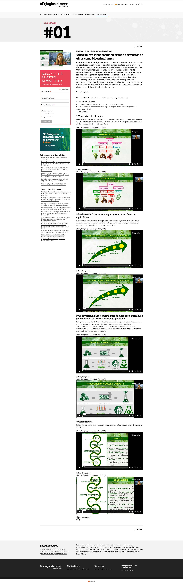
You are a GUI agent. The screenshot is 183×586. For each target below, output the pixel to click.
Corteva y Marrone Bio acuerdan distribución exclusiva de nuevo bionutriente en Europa (55, 204)
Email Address (46, 91)
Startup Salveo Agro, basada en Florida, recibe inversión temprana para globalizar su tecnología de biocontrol (55, 219)
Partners (102, 14)
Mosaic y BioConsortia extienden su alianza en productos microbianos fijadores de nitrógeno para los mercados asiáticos (55, 199)
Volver (139, 46)
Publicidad (91, 14)
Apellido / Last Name (48, 105)
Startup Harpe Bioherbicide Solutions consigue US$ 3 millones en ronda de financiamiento (55, 231)
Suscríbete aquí (122, 4)
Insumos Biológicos (49, 14)
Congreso (79, 14)
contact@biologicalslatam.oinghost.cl (78, 569)
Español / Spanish (48, 113)
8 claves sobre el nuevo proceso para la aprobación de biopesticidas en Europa (53, 184)
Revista (66, 14)
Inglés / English (47, 117)
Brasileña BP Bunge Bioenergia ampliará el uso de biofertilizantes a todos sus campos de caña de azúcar (56, 193)
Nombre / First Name (48, 98)
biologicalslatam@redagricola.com (54, 554)
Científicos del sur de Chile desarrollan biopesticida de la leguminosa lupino (53, 235)
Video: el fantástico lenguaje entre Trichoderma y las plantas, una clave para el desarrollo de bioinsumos (55, 163)
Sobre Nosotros (108, 4)
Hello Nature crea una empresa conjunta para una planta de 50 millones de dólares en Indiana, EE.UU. (55, 213)
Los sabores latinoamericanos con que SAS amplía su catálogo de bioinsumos (54, 180)
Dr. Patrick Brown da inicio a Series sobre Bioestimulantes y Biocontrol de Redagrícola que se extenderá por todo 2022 (55, 175)
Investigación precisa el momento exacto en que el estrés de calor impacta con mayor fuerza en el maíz (55, 169)
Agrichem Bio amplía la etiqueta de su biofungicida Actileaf (53, 239)
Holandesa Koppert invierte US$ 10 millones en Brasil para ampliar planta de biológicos (56, 208)
